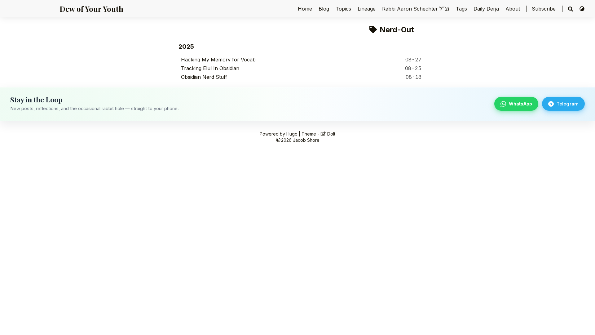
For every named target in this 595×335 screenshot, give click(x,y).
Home (306, 9)
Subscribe (544, 9)
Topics (344, 9)
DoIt (330, 133)
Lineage (367, 9)
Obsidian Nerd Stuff (204, 77)
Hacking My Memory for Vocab (218, 59)
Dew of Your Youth (91, 9)
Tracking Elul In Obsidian (210, 68)
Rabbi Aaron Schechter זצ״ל (416, 9)
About (513, 9)
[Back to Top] (584, 324)
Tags (462, 9)
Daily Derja (487, 9)
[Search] (570, 8)
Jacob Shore (306, 140)
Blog (325, 9)
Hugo (292, 133)
